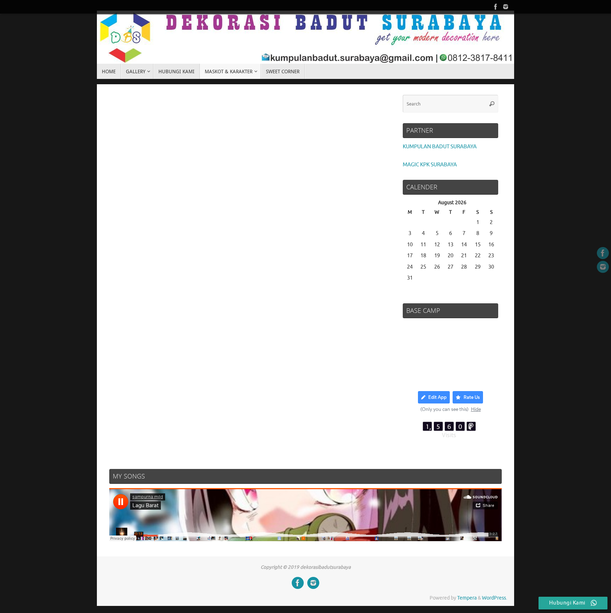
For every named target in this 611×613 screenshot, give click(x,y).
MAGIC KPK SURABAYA (430, 164)
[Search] (491, 104)
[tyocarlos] (496, 7)
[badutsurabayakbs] (506, 7)
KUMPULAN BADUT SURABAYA (440, 146)
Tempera (467, 598)
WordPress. (494, 598)
